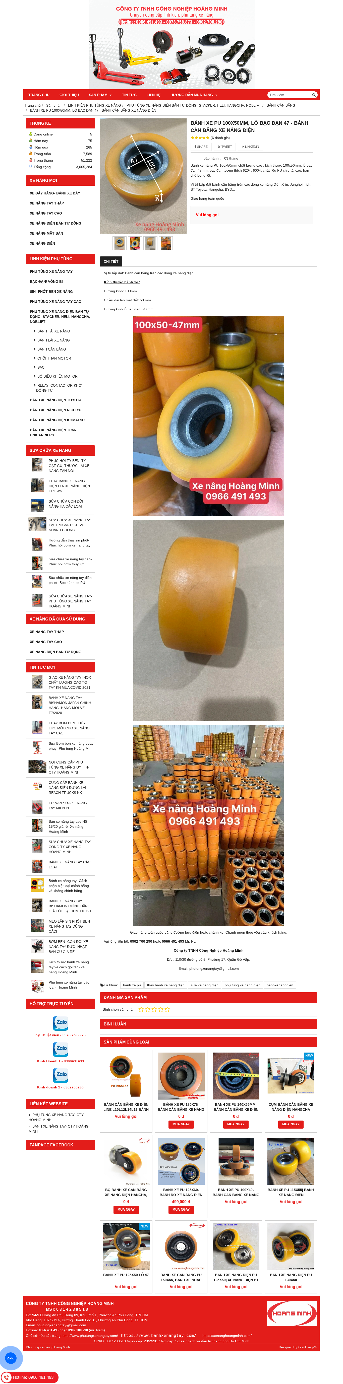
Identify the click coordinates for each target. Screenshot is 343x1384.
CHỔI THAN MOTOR (54, 358)
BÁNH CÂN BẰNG (51, 349)
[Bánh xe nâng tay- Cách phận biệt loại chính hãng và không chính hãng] (37, 890)
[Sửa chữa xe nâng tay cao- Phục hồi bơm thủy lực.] (37, 569)
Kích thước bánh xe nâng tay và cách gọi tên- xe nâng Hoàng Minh (69, 967)
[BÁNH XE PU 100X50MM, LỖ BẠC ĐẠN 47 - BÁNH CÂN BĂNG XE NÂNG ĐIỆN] (143, 176)
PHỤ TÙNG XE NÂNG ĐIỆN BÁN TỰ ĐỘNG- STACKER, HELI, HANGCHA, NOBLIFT (60, 317)
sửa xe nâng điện (204, 985)
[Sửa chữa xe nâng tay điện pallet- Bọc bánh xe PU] (37, 587)
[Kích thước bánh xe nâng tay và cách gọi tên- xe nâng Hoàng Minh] (37, 972)
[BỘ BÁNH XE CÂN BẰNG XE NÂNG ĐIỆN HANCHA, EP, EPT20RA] (126, 1161)
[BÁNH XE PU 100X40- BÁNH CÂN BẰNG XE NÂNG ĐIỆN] (236, 1161)
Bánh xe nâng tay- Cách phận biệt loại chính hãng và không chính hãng (69, 886)
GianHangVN (307, 1347)
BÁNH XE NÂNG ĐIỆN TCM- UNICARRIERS (53, 432)
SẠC (40, 367)
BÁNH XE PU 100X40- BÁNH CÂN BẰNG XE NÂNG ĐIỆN (236, 1195)
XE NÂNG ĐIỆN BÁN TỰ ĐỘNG (55, 223)
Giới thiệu (69, 95)
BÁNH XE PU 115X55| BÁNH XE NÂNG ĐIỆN (291, 1192)
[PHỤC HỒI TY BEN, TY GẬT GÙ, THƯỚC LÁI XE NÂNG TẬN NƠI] (37, 470)
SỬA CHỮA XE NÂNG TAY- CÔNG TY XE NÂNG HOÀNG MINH (70, 847)
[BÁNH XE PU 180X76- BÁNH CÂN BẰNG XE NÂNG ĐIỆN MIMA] (181, 1076)
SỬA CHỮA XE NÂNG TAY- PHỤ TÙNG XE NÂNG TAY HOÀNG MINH (70, 601)
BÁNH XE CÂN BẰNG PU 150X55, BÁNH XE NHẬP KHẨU (181, 1280)
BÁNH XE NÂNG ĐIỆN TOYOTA (56, 400)
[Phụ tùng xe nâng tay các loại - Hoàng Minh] (37, 992)
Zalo (11, 1358)
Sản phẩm (98, 95)
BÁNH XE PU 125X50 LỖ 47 (126, 1275)
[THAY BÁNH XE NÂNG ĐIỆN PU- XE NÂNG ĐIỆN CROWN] (37, 491)
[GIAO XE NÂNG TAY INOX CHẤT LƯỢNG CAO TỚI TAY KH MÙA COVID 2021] (37, 687)
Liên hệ (153, 95)
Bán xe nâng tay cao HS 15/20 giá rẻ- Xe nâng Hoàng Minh (68, 826)
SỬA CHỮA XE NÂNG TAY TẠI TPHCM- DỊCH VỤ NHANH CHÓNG (70, 525)
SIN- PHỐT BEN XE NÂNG (51, 292)
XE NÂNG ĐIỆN (42, 243)
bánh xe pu (132, 985)
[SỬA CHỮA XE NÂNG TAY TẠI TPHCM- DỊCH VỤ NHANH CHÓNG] (37, 530)
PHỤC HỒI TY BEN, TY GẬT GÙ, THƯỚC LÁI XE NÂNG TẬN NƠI (69, 466)
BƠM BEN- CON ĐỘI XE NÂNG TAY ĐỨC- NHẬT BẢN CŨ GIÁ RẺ (68, 947)
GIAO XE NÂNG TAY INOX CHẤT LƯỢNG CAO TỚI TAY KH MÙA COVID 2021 (70, 682)
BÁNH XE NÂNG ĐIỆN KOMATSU (57, 420)
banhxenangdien (280, 985)
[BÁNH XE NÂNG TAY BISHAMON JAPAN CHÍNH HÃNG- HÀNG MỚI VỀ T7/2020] (37, 708)
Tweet (226, 147)
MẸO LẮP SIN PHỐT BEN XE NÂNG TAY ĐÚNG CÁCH (69, 926)
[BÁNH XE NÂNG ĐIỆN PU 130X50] (290, 1246)
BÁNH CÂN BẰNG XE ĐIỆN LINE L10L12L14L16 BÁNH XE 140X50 (126, 1109)
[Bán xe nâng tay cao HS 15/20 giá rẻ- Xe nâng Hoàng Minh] (37, 831)
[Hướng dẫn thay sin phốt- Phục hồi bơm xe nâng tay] (37, 550)
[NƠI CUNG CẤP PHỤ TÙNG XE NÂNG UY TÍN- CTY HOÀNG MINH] (37, 772)
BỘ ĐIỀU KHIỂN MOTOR (57, 376)
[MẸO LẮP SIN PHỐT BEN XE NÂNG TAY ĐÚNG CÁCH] (37, 931)
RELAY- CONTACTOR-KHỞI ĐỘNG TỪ (59, 387)
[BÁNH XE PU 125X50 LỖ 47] (126, 1246)
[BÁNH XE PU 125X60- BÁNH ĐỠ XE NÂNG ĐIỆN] (181, 1161)
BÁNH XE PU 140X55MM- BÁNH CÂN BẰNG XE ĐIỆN (236, 1107)
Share (202, 147)
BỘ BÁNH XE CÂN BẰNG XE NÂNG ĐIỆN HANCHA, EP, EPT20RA (126, 1195)
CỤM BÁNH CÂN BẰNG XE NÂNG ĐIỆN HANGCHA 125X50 (291, 1109)
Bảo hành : (212, 158)
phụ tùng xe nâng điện (242, 985)
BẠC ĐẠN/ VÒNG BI (46, 282)
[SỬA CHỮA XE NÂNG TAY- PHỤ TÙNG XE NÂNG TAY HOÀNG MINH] (37, 606)
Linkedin (251, 147)
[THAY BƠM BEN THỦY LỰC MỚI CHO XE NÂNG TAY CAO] (37, 733)
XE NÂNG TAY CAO (46, 213)
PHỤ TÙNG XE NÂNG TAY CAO (55, 302)
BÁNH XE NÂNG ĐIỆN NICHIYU (55, 410)
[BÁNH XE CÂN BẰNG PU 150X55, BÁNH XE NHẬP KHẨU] (181, 1246)
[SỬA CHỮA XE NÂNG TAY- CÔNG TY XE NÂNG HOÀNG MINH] (37, 851)
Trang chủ (38, 95)
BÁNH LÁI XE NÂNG (53, 340)
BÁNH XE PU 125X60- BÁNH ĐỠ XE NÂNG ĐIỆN (181, 1192)
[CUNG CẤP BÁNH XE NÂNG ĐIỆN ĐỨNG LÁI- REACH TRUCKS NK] (37, 792)
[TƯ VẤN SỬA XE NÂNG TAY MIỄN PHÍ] (37, 812)
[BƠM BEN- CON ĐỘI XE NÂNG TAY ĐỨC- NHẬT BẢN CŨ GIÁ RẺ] (37, 951)
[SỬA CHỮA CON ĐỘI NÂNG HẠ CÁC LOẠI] (37, 511)
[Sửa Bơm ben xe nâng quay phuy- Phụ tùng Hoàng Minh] (37, 753)
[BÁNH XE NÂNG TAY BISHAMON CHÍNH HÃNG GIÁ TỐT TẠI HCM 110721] (37, 911)
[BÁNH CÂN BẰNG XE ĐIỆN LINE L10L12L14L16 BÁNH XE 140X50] (126, 1076)
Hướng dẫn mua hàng (192, 95)
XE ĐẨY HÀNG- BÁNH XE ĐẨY (55, 193)
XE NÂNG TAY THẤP (47, 203)
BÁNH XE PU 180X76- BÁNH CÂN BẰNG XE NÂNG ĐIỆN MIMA (181, 1109)
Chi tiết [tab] (111, 261)
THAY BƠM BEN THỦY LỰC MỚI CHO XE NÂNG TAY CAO (69, 728)
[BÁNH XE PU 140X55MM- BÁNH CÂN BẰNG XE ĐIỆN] (236, 1076)
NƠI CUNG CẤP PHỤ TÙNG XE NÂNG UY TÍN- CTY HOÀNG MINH (69, 767)
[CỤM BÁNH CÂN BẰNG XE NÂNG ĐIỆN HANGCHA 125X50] (290, 1076)
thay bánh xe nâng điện (166, 985)
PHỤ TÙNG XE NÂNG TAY (51, 271)
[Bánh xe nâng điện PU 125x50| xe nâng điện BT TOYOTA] (236, 1246)
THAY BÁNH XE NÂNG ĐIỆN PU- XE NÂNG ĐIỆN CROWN (69, 486)
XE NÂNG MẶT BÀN (46, 233)
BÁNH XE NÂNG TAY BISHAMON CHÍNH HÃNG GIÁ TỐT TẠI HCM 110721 (70, 906)
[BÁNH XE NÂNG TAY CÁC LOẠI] (37, 872)
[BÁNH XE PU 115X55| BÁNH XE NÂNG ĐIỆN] (290, 1161)
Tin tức (129, 95)
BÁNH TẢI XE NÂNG (53, 331)
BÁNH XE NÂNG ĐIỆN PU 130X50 (291, 1277)
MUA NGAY (181, 1124)
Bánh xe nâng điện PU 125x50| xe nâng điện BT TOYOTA (236, 1280)
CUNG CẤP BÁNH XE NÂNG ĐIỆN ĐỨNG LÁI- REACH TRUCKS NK (68, 788)
